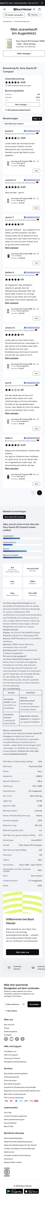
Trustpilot (8, 1035)
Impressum (8, 1159)
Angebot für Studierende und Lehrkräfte (20, 1087)
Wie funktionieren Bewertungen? (19, 110)
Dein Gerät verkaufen (12, 1084)
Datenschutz (9, 1152)
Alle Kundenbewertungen (14, 1119)
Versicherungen (10, 1080)
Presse (6, 1028)
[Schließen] (42, 3)
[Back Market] (22, 9)
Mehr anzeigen (11, 247)
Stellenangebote (10, 1031)
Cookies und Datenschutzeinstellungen (19, 1148)
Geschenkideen (10, 1123)
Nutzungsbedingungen (13, 1138)
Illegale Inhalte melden (13, 1162)
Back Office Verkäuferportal (15, 1094)
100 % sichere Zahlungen (14, 1097)
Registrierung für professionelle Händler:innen (22, 1091)
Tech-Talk (7, 1112)
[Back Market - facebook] (17, 1039)
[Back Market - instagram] (6, 1039)
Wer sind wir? (9, 1024)
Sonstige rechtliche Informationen (17, 1155)
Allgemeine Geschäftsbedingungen (18, 1141)
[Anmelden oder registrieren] (34, 9)
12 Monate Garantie (11, 1077)
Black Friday (8, 1126)
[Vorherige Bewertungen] (33, 492)
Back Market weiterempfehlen (16, 1073)
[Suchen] (29, 15)
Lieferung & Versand (12, 1058)
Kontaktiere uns (10, 1051)
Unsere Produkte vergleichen (15, 1116)
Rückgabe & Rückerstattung (15, 1062)
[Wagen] (39, 9)
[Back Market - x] (22, 1039)
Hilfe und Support (11, 1055)
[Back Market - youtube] (12, 1039)
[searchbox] (36, 14)
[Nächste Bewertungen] (39, 492)
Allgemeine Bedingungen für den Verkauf (20, 1145)
